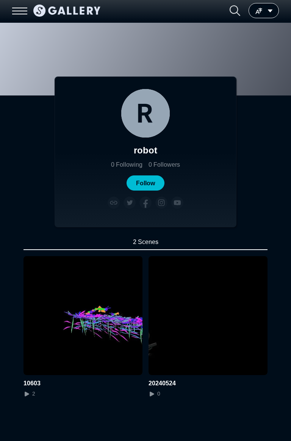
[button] (234, 10)
